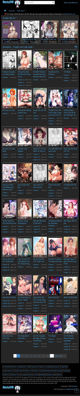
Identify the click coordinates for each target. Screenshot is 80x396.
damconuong (57, 370)
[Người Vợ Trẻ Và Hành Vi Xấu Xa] (40, 137)
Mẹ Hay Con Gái (8, 110)
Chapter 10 (21, 85)
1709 (56, 356)
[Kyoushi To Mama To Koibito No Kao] (55, 247)
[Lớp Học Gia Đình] (9, 285)
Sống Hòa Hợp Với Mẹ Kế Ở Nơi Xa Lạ (24, 74)
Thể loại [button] (20, 11)
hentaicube (66, 370)
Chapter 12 (21, 80)
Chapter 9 (21, 303)
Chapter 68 (36, 229)
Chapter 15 (36, 160)
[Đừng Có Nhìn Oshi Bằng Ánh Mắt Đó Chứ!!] (9, 173)
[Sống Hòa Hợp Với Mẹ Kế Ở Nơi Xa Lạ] (25, 60)
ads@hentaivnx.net (68, 14)
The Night (52, 336)
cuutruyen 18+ (35, 366)
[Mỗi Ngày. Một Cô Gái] (70, 209)
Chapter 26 (67, 303)
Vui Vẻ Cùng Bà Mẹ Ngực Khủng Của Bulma (39, 338)
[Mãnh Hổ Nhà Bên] (70, 285)
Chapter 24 (67, 306)
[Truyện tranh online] (11, 2)
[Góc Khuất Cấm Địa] (25, 173)
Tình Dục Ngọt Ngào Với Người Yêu (69, 39)
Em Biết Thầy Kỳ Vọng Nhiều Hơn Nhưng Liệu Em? (39, 74)
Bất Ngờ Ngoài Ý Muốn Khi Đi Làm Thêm (70, 261)
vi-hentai (36, 374)
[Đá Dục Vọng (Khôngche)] (25, 209)
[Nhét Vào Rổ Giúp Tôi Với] (70, 137)
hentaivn (59, 374)
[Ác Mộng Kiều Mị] (70, 173)
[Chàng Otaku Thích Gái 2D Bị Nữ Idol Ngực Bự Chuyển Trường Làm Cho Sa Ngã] (70, 98)
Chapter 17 (36, 154)
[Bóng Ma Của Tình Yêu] (9, 324)
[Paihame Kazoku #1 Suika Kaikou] (9, 60)
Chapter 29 (5, 267)
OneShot (7, 42)
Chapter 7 (5, 229)
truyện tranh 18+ (8, 370)
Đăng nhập (67, 2)
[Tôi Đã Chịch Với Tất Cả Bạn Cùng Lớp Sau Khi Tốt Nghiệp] (55, 98)
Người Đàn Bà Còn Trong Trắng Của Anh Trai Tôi (39, 300)
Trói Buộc (67, 72)
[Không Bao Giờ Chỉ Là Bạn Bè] (9, 247)
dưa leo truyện (45, 366)
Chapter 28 (5, 270)
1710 (60, 356)
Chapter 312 (6, 306)
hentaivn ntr (27, 370)
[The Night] (55, 324)
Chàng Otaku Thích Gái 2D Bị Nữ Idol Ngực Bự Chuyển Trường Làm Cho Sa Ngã (70, 115)
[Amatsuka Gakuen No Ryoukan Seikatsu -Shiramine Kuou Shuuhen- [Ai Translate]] (55, 209)
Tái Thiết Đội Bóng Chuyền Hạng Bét (69, 338)
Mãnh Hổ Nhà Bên (70, 297)
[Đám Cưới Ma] (55, 285)
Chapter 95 (67, 349)
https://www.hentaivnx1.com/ (11, 395)
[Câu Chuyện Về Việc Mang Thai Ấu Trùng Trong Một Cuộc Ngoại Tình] (25, 247)
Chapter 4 (51, 118)
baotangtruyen (22, 395)
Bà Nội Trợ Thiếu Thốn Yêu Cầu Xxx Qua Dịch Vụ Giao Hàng (30, 39)
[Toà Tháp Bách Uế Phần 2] (25, 324)
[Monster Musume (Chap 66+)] (40, 209)
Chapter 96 (67, 346)
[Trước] (6, 31)
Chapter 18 (67, 226)
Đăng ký (75, 2)
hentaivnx (6, 374)
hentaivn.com (15, 366)
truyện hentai (19, 370)
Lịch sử (12, 11)
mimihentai (6, 366)
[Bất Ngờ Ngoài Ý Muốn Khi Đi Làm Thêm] (70, 248)
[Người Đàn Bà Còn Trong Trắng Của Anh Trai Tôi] (40, 285)
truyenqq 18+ (56, 366)
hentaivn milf (25, 366)
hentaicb (42, 374)
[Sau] (74, 31)
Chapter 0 (21, 157)
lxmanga (23, 374)
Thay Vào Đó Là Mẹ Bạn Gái (11, 39)
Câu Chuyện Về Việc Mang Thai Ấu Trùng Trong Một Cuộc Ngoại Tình (24, 263)
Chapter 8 (5, 226)
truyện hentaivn (47, 370)
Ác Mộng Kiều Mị (70, 185)
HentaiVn (75, 386)
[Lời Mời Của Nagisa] (25, 137)
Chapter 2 (66, 78)
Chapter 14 (67, 272)
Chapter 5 (51, 190)
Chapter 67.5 (37, 232)
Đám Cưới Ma (53, 297)
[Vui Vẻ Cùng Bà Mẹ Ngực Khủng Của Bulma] (40, 324)
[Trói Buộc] (70, 60)
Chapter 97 (67, 344)
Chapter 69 (36, 226)
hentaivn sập (51, 374)
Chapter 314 (6, 300)
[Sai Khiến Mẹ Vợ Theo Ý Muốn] (25, 286)
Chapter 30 (5, 264)
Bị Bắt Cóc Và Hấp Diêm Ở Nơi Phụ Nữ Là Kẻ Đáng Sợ (49, 39)
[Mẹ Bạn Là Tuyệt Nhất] (9, 137)
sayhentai (64, 366)
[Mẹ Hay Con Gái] (9, 98)
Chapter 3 (66, 75)
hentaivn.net (37, 370)
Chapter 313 (6, 303)
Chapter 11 (21, 82)
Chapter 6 (5, 232)
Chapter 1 (66, 80)
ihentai (30, 374)
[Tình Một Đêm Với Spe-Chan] (55, 137)
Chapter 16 (36, 157)
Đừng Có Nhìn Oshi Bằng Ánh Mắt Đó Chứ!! (8, 187)
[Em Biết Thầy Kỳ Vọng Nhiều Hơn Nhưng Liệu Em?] (40, 60)
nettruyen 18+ (15, 374)
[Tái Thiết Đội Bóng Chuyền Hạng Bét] (70, 324)
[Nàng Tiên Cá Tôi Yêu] (40, 99)
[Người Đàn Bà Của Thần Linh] (40, 249)
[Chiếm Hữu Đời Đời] (55, 173)
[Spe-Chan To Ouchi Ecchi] (40, 173)
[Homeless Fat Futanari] (55, 60)
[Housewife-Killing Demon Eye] (25, 98)
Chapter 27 (67, 300)
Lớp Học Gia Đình (9, 297)
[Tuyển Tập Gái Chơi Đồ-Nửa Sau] (9, 209)
